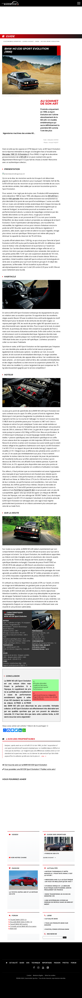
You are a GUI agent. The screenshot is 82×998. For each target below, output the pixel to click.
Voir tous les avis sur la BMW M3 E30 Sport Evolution (25, 765)
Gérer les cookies (50, 975)
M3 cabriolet (14, 198)
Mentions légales (38, 975)
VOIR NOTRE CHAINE (18, 857)
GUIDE (22, 963)
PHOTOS (65, 963)
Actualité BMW (51, 919)
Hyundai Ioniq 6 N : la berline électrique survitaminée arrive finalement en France (57, 888)
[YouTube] (43, 967)
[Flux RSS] (48, 967)
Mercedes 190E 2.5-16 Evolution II (15, 154)
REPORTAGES (47, 963)
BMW (37, 41)
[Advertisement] (41, 17)
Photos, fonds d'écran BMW (57, 929)
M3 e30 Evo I (53, 196)
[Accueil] (6, 963)
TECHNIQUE (35, 963)
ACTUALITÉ (13, 963)
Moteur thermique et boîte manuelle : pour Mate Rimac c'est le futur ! (58, 873)
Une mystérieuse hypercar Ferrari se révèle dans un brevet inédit (58, 902)
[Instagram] (38, 967)
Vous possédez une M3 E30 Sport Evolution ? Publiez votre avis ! (30, 769)
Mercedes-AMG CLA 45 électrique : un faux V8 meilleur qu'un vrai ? (58, 880)
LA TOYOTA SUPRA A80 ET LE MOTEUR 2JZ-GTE (23, 893)
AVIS (27, 963)
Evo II (4, 198)
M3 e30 (23, 157)
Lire (42, 756)
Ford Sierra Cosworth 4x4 (24, 490)
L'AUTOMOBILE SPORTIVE (12, 41)
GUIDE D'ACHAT (28, 41)
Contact (29, 975)
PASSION (57, 963)
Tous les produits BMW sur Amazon (56, 924)
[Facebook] (34, 967)
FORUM (73, 963)
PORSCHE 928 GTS (52, 853)
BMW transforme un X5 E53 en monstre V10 (57, 895)
